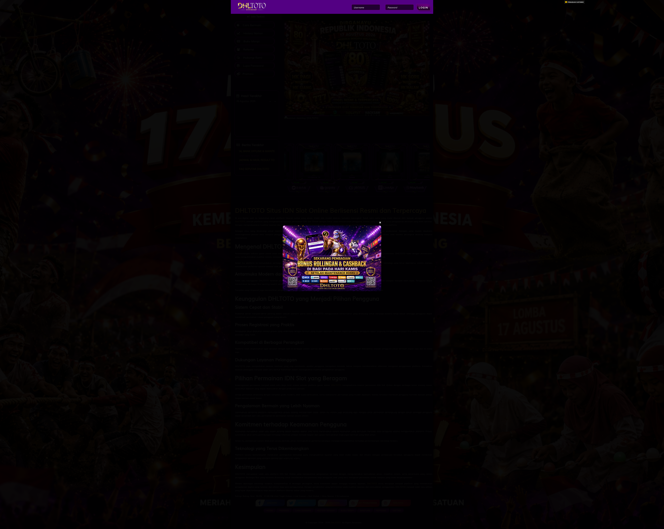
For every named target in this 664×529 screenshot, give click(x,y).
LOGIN (423, 7)
